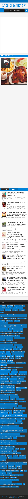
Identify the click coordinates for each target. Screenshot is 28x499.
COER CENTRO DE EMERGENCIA (9, 333)
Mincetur (3, 421)
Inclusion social (5, 399)
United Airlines (14, 486)
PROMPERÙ (18, 466)
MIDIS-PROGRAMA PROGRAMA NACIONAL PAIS (13, 419)
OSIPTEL (9, 455)
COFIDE (20, 333)
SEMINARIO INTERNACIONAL (8, 475)
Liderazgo (10, 408)
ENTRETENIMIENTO (6, 369)
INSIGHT (12, 399)
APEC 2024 (8, 310)
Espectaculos (23, 372)
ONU (20, 453)
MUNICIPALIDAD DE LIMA (7, 449)
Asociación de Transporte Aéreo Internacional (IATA (13, 315)
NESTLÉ (15, 451)
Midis (10, 413)
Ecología (11, 358)
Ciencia (11, 329)
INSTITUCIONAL (20, 399)
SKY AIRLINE (20, 475)
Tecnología (13, 477)
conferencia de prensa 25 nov (9, 342)
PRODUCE (3, 460)
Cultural (8, 351)
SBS (25, 470)
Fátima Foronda (5, 381)
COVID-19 (15, 349)
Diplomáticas (10, 356)
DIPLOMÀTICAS (19, 356)
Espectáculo (14, 372)
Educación (10, 360)
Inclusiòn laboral (14, 397)
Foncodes (3, 392)
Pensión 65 (22, 455)
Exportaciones (13, 379)
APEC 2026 (22, 310)
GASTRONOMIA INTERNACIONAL (9, 394)
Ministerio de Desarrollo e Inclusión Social (12, 428)
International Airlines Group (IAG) (9, 404)
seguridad (3, 473)
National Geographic (6, 451)
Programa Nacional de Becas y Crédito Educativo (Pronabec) (14, 463)
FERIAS (18, 383)
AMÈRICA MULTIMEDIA (6, 308)
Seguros (10, 473)
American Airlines (18, 308)
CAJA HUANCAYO (21, 318)
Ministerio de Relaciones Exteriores (10, 434)
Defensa (3, 354)
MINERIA (14, 421)
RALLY (20, 468)
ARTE (2, 312)
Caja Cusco (13, 318)
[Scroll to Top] (25, 496)
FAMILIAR (21, 379)
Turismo (20, 484)
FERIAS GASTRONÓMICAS (7, 385)
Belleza (6, 318)
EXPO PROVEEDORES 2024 (18, 376)
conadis (3, 340)
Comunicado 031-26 (19, 338)
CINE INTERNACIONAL (6, 331)
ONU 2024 (3, 455)
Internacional (22, 401)
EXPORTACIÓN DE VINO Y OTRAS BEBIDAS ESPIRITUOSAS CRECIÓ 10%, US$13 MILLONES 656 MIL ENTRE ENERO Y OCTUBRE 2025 (16, 224)
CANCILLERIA (9, 320)
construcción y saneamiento (8, 347)
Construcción (17, 345)
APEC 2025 (15, 310)
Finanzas (18, 390)
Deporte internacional (18, 354)
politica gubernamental (20, 458)
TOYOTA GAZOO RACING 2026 (8, 484)
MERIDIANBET (4, 413)
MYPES (17, 449)
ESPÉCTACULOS (22, 374)
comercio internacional (7, 338)
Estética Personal (5, 376)
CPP (21, 349)
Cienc (6, 329)
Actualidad (10, 305)
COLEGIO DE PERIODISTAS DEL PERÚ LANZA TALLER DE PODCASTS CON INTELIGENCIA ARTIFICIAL (16, 289)
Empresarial (4, 365)
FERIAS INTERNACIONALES (8, 388)
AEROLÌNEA (21, 305)
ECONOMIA (18, 358)
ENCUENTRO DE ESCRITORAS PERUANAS (11, 367)
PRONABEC (4, 468)
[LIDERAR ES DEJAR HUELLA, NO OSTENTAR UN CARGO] (4, 204)
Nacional (22, 449)
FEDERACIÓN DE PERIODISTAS (18, 381)
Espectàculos (13, 374)
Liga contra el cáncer (20, 408)
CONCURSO (9, 340)
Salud (21, 470)
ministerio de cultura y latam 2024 (9, 425)
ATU (2, 318)
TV (24, 484)
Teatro (7, 477)
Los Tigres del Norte (6, 410)
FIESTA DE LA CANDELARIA (8, 390)
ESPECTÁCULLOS (5, 372)
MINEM (8, 421)
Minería (19, 421)
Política (10, 458)
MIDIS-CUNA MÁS (17, 413)
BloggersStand (16, 497)
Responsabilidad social (12, 470)
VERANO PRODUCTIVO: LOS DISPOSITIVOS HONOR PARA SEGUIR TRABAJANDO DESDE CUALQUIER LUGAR (15, 193)
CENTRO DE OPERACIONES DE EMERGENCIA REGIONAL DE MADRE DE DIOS (12, 326)
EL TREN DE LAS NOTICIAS (14, 5)
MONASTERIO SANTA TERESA (8, 440)
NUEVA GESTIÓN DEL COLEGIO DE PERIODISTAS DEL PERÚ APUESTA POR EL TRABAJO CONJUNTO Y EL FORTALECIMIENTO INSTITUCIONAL (17, 278)
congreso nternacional (7, 345)
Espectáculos (4, 374)
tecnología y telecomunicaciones (9, 479)
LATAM (20, 406)
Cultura (2, 351)
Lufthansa (15, 410)
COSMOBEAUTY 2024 (6, 349)
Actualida (3, 305)
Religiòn (3, 470)
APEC (2, 310)
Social (2, 477)
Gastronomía (11, 392)
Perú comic (4, 458)
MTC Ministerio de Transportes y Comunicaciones (9, 443)
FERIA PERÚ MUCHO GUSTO (8, 383)
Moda (15, 438)
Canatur (3, 320)
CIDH (2, 329)
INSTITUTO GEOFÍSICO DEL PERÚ (9, 401)
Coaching (15, 331)
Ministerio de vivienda (6, 438)
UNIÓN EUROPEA (5, 486)
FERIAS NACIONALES (21, 388)
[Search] (26, 10)
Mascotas (22, 410)
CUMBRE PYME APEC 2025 (18, 351)
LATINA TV (3, 408)
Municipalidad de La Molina (8, 446)
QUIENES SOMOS (12, 468)
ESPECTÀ (14, 369)
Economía (3, 360)
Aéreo (15, 305)
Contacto (19, 347)
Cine (22, 329)
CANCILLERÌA (4, 323)
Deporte (9, 354)
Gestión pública (5, 397)
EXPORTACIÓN (4, 379)
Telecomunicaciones (6, 482)
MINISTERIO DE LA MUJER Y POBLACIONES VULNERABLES (12, 430)
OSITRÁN (15, 455)
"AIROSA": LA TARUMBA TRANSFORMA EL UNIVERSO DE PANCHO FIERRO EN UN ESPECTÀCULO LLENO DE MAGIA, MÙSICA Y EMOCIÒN (16, 235)
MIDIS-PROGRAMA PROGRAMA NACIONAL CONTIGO (11, 415)
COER (21, 331)
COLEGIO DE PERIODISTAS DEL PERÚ (10, 335)
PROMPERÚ (11, 466)
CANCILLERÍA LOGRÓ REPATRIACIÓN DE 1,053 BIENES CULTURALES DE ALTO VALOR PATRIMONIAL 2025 (16, 268)
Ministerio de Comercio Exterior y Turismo (12, 423)
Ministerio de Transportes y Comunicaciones (12, 436)
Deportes (3, 356)
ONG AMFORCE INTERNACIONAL (9, 453)
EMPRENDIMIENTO (20, 363)
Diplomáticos (4, 358)
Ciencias (17, 329)
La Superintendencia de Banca (9, 406)
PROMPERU (4, 466)
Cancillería (17, 320)
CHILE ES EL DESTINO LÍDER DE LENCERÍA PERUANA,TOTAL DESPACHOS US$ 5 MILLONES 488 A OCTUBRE (16, 246)
